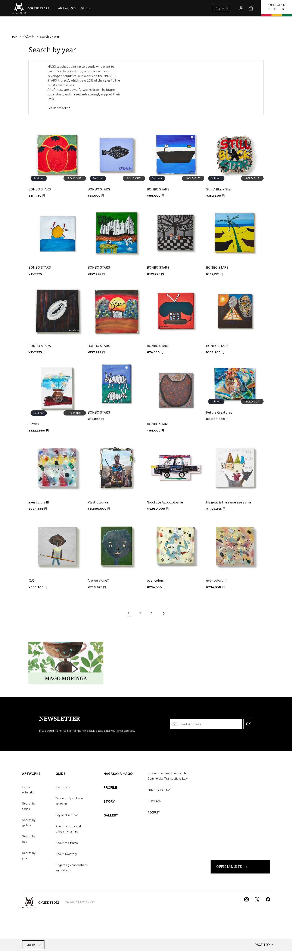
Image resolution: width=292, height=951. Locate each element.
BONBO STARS (39, 189)
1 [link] (129, 613)
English (31, 945)
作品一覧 (28, 36)
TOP (14, 36)
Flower (33, 424)
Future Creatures (219, 412)
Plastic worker (99, 502)
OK (248, 724)
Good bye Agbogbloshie (165, 502)
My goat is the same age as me (229, 502)
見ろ (31, 580)
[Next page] (163, 613)
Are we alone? (98, 580)
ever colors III (38, 502)
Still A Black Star (219, 189)
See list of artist (58, 108)
